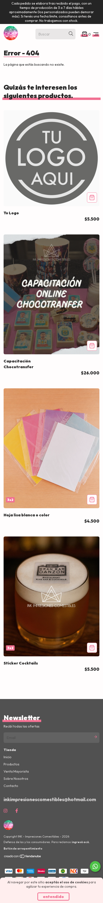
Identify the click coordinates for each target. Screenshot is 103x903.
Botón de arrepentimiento (23, 848)
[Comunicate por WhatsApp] (95, 866)
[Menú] (95, 34)
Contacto (11, 786)
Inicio (7, 757)
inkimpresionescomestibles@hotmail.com (50, 799)
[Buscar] (70, 34)
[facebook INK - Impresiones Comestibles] (16, 811)
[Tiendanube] (23, 857)
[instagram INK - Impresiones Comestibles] (5, 811)
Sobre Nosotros (16, 778)
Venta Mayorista (16, 771)
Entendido (53, 896)
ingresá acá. (81, 842)
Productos (11, 764)
